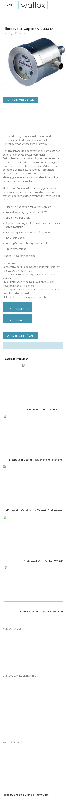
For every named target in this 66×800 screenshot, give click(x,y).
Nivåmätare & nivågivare (19, 765)
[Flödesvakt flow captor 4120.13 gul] (33, 583)
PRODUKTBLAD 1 (17, 308)
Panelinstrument (15, 787)
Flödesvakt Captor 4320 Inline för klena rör (36, 460)
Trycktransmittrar (15, 782)
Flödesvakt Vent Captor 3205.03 (43, 561)
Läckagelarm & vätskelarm (21, 771)
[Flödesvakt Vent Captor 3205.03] (33, 533)
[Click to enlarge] (5, 87)
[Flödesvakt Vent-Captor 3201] (42, 381)
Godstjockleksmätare (17, 776)
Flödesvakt (21, 33)
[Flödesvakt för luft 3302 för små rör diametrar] (33, 482)
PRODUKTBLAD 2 (17, 320)
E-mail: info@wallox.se (18, 665)
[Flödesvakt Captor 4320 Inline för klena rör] (33, 431)
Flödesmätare (13, 749)
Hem (6, 33)
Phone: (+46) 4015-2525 (18, 659)
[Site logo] (33, 4)
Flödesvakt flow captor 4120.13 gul (41, 611)
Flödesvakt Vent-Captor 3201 (45, 409)
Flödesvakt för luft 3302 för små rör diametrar (34, 510)
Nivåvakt (10, 760)
